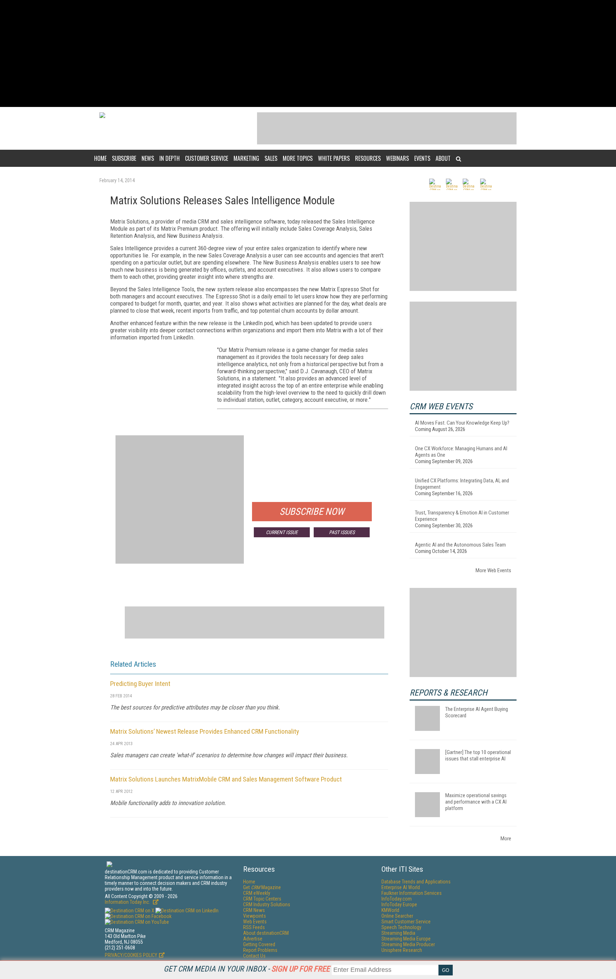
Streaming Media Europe (406, 939)
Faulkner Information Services (411, 893)
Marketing (246, 158)
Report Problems (260, 950)
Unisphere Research (401, 950)
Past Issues (342, 532)
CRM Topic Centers (262, 899)
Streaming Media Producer (408, 944)
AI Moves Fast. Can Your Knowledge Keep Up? (462, 423)
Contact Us (254, 956)
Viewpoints (254, 916)
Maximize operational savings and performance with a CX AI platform (476, 801)
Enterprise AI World (400, 887)
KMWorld (390, 910)
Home (100, 158)
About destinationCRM (266, 933)
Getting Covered (259, 944)
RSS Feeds (254, 927)
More (505, 838)
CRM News (254, 910)
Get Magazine (262, 887)
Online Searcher (397, 916)
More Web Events (493, 570)
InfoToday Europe (399, 904)
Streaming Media (398, 933)
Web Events (255, 921)
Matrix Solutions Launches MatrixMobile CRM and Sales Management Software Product (226, 779)
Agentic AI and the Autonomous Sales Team (460, 545)
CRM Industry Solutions (266, 904)
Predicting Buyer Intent (140, 684)
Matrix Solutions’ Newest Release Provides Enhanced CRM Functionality (204, 731)
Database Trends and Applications (416, 882)
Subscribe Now (311, 511)
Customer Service (206, 158)
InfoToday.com (396, 899)
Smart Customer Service (406, 921)
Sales (271, 158)
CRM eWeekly (256, 893)
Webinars (397, 158)
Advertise (252, 939)
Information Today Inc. (128, 902)
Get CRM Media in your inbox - (247, 968)
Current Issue (282, 532)
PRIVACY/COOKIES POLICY (131, 955)
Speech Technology (401, 927)
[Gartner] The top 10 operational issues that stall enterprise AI (478, 755)
